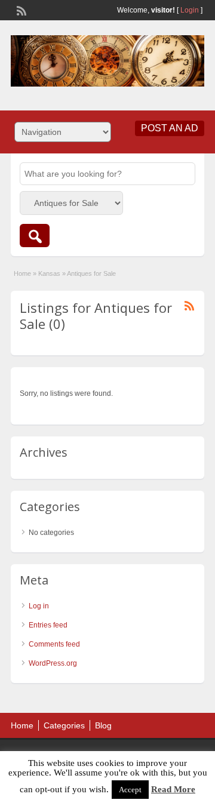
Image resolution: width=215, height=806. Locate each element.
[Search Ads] (35, 235)
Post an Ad (169, 128)
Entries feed (48, 625)
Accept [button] (130, 789)
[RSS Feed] (20, 9)
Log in (39, 606)
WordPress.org (53, 663)
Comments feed (54, 644)
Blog (103, 725)
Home (22, 273)
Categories (64, 725)
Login (189, 10)
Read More (173, 789)
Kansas (49, 273)
